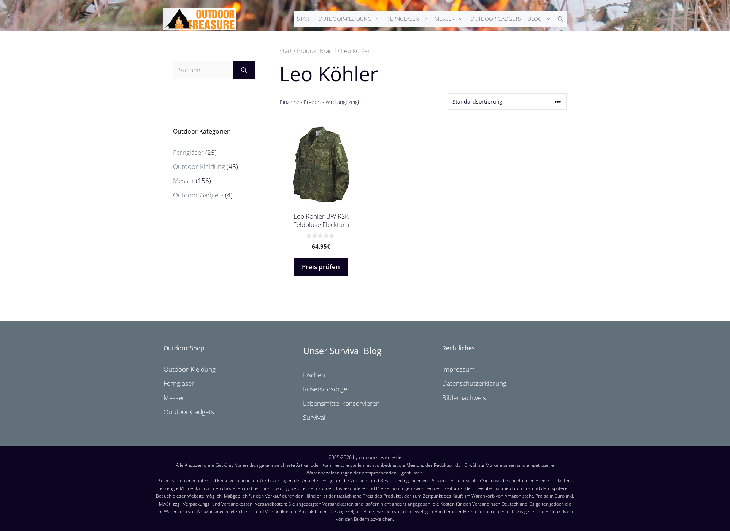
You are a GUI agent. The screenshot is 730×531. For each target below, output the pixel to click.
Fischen (314, 374)
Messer (444, 18)
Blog (535, 18)
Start (304, 18)
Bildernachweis (464, 397)
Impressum (458, 369)
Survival (314, 417)
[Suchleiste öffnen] (560, 19)
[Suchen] (244, 70)
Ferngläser (403, 18)
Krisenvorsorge (325, 388)
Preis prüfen (321, 266)
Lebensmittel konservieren (341, 403)
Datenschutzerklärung (474, 383)
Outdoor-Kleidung (344, 18)
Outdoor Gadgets (495, 18)
